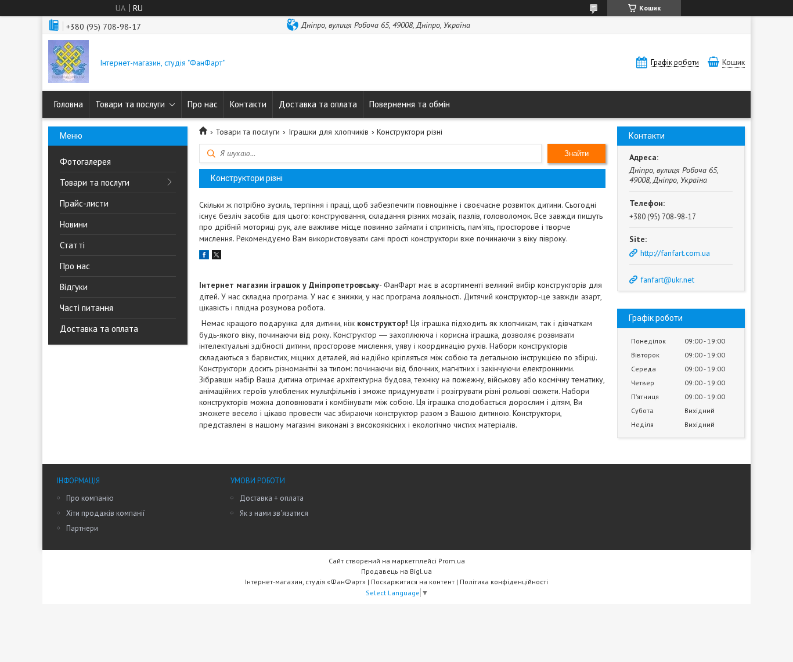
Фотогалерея (85, 161)
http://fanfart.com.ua (675, 253)
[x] (216, 256)
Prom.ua (451, 560)
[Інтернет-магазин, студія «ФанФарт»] (68, 62)
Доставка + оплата (272, 498)
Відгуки (74, 286)
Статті (72, 245)
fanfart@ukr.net (667, 279)
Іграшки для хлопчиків (329, 131)
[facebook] (204, 256)
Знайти (576, 153)
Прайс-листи (84, 203)
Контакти (248, 104)
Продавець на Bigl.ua (396, 571)
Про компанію (90, 498)
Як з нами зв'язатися (274, 513)
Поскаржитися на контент (413, 581)
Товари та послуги (130, 104)
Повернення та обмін (409, 104)
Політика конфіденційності (504, 581)
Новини (74, 224)
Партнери (82, 528)
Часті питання (86, 307)
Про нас (203, 104)
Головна (68, 104)
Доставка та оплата (318, 104)
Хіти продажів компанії (105, 513)
